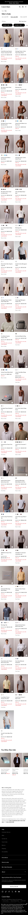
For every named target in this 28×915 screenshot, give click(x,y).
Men (6, 10)
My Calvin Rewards (7, 867)
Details (20, 3)
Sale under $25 (4, 17)
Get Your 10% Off (14, 886)
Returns (3, 845)
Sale (3, 10)
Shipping (4, 848)
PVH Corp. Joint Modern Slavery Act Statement (12, 899)
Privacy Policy (6, 900)
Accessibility (5, 851)
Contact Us (4, 838)
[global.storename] (5, 7)
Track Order (4, 842)
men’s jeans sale (10, 822)
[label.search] (20, 7)
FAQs (3, 835)
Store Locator (5, 862)
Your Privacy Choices (6, 911)
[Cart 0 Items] (23, 7)
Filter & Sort (23, 21)
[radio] (1, 48)
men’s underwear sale (14, 820)
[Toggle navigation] (26, 7)
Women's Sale (9, 3)
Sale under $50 (14, 17)
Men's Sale (15, 3)
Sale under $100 (24, 17)
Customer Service (6, 832)
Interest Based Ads (15, 900)
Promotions (5, 857)
